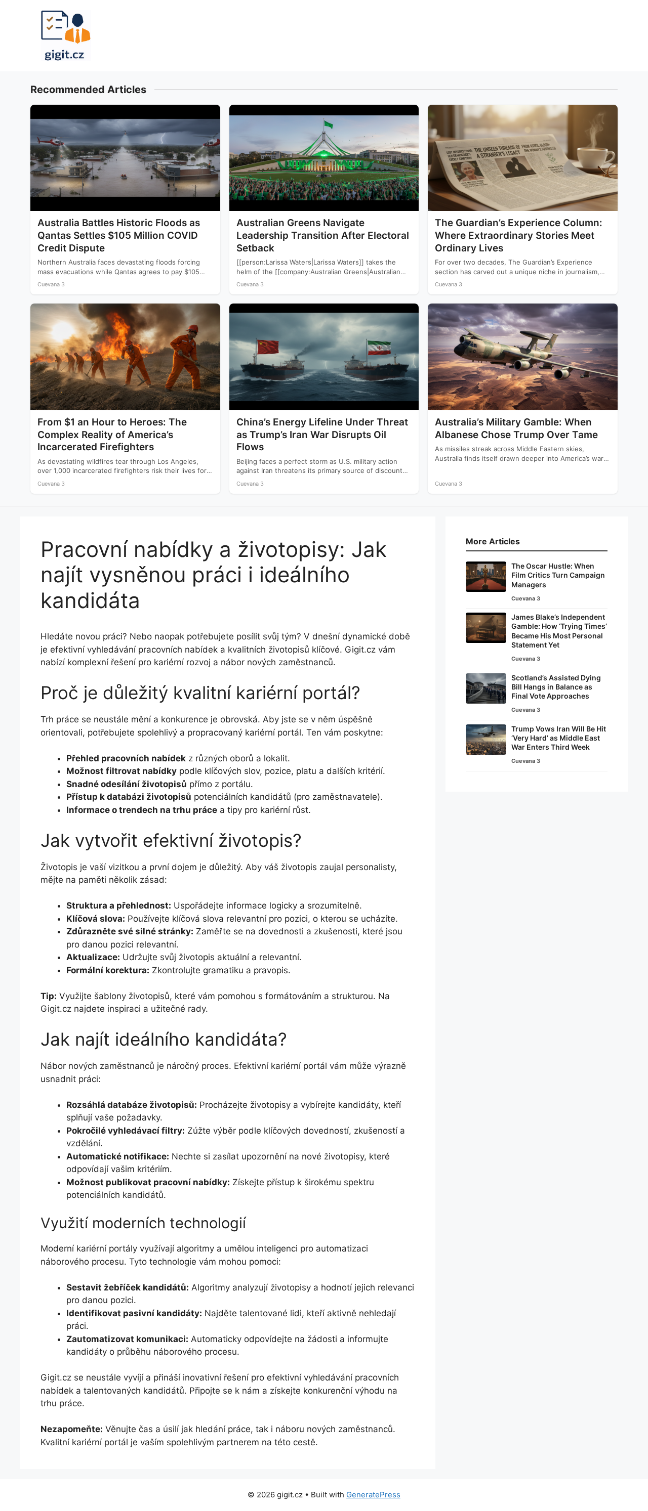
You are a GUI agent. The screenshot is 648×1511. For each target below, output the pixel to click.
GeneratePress (373, 1494)
